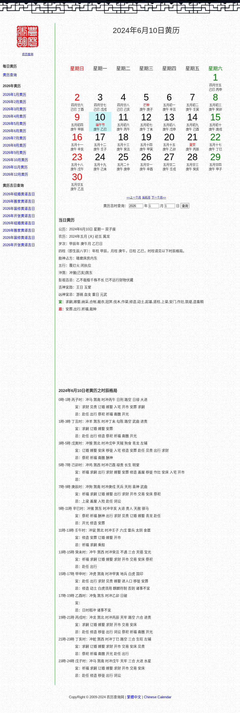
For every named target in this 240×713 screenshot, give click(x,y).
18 (123, 137)
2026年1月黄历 (14, 94)
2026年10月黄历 (15, 160)
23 (77, 157)
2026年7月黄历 (14, 138)
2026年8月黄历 (14, 145)
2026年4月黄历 (14, 116)
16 (77, 137)
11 (123, 117)
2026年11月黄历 (15, 167)
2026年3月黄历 (14, 109)
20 (169, 137)
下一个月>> (158, 197)
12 (146, 117)
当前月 (146, 197)
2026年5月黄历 (14, 124)
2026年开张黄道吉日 (19, 216)
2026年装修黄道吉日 (19, 209)
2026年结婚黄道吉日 (19, 194)
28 (192, 157)
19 (146, 137)
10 (100, 117)
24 (100, 157)
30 (77, 177)
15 (215, 117)
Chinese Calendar (157, 697)
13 (169, 117)
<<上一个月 (134, 197)
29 (215, 157)
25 (123, 157)
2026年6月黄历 (14, 131)
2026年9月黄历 (14, 153)
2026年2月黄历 (14, 102)
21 (192, 137)
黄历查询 (10, 75)
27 (169, 157)
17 (100, 137)
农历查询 (27, 54)
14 (192, 117)
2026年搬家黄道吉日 (19, 201)
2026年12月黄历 (15, 174)
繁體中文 (134, 697)
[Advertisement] (146, 49)
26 (146, 157)
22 (215, 137)
